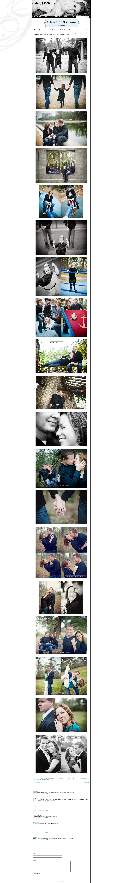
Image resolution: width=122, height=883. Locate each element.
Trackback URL (47, 779)
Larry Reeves (35, 829)
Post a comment (36, 779)
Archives (65, 16)
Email (34, 853)
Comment (34, 860)
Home (33, 16)
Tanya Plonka (35, 791)
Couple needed (86, 782)
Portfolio (39, 16)
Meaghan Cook (35, 822)
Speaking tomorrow (36, 782)
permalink (69, 778)
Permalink (46, 793)
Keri (33, 798)
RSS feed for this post (84, 778)
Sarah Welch (35, 837)
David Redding (35, 806)
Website (34, 856)
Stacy (42, 778)
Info (52, 16)
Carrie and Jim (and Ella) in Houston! (61, 22)
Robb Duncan (35, 815)
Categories (58, 16)
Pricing (46, 16)
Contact (72, 16)
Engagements (61, 778)
